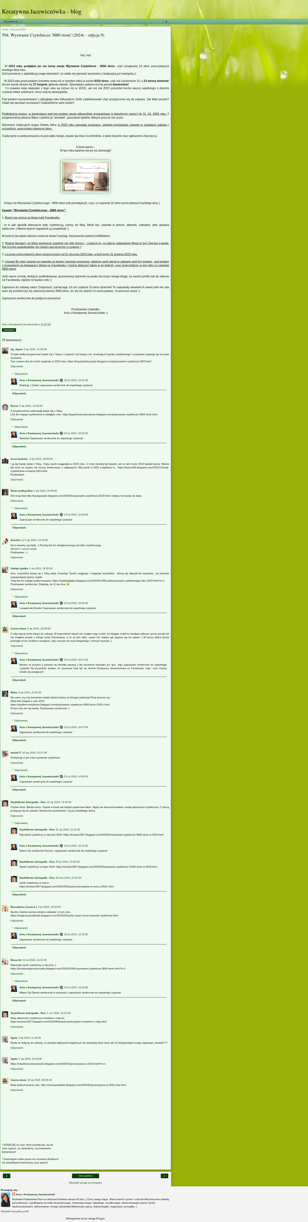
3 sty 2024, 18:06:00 (41, 458)
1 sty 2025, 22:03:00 (30, 1058)
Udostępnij (9, 330)
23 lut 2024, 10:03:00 (76, 433)
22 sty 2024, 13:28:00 (59, 802)
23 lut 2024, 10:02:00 (76, 380)
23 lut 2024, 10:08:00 (76, 776)
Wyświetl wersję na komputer (85, 1182)
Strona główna (86, 1176)
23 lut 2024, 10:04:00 (76, 603)
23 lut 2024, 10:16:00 (76, 987)
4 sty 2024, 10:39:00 (45, 490)
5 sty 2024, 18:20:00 (40, 568)
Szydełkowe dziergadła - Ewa (28, 802)
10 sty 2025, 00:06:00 (39, 1080)
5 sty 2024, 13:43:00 (36, 540)
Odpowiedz (17, 366)
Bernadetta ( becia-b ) (24, 907)
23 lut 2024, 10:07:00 (76, 659)
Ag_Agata (16, 349)
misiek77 (16, 752)
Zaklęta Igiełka (19, 568)
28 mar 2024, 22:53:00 (68, 877)
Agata (14, 1037)
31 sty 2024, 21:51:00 (68, 829)
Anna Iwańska (19, 458)
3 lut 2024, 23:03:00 (49, 907)
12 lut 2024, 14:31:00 (35, 960)
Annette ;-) (17, 540)
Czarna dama (18, 628)
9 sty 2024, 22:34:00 (29, 692)
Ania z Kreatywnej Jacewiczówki (39, 380)
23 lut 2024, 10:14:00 (76, 845)
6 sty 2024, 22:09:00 (38, 628)
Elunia (14, 405)
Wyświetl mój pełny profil (15, 1211)
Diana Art (16, 960)
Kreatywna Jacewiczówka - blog (41, 11)
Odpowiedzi (21, 373)
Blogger (100, 1218)
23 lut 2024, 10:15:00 (76, 934)
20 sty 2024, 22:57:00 (34, 752)
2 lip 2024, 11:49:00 (30, 1037)
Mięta (14, 692)
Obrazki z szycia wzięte (24, 548)
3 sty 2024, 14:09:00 (30, 405)
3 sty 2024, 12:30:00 (35, 349)
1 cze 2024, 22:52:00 (59, 1013)
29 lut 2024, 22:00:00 (68, 861)
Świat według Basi (22, 490)
